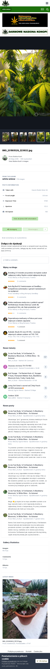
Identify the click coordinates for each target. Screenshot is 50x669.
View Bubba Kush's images (18, 161)
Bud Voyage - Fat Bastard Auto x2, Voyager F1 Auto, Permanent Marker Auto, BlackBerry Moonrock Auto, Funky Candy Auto (25, 375)
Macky (15, 277)
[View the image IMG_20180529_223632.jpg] (40, 137)
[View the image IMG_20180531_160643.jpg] (14, 137)
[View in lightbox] (25, 83)
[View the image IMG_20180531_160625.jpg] (31, 137)
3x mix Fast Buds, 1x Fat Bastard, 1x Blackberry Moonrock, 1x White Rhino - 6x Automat (24, 356)
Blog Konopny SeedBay (29, 293)
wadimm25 (11, 643)
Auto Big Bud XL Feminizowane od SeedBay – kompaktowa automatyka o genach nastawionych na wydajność (27, 288)
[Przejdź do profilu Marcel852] (5, 397)
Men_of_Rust (12, 360)
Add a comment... (11, 260)
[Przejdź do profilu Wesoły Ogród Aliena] (5, 387)
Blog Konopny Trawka (27, 277)
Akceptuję (42, 661)
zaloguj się (24, 248)
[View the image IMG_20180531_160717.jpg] (5, 137)
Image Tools (40, 125)
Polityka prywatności (16, 651)
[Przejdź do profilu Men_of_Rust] (5, 354)
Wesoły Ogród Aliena (15, 390)
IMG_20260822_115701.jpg (12, 641)
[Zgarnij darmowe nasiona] (25, 32)
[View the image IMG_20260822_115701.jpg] (25, 609)
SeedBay (16, 293)
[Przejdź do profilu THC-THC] (5, 333)
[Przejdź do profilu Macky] (5, 274)
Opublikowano (34, 416)
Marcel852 (12, 398)
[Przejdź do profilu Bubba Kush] (4, 158)
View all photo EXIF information (25, 219)
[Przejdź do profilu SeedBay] (5, 287)
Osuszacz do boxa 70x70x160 (19, 366)
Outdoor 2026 (13, 396)
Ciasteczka (38, 651)
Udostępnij (13, 229)
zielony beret (13, 368)
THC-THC (16, 337)
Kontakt (29, 651)
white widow (8, 179)
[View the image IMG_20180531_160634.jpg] (23, 137)
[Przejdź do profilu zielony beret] (5, 367)
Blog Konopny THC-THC (30, 337)
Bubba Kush (17, 156)
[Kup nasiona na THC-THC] (25, 20)
